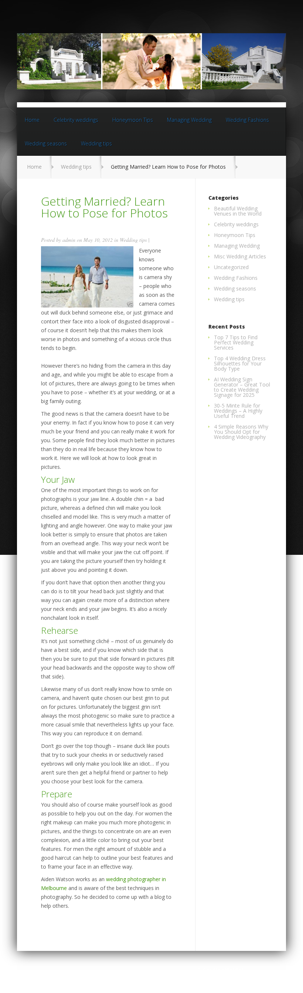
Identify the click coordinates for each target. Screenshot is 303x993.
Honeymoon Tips (132, 119)
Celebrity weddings (76, 119)
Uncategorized (231, 267)
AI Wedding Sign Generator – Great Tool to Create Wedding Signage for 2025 (242, 387)
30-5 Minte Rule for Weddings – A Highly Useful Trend (238, 410)
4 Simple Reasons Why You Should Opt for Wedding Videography (241, 431)
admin (68, 239)
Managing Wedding (189, 119)
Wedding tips (96, 143)
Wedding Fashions (247, 119)
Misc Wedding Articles (240, 256)
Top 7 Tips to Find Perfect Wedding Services (236, 342)
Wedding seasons (46, 143)
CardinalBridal (222, 969)
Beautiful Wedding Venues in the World (238, 211)
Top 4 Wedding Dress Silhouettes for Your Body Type (240, 363)
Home (32, 119)
